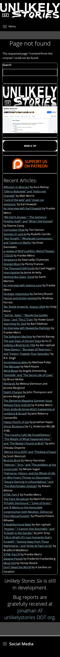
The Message (12, 366)
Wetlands (9, 383)
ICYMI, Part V (11, 494)
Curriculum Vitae (14, 230)
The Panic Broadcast (16, 499)
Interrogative (12, 272)
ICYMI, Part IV (12, 554)
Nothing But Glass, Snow (19, 277)
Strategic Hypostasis (16, 294)
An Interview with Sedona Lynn (23, 285)
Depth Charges (13, 392)
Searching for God (15, 324)
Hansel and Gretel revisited (21, 298)
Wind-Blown (11, 371)
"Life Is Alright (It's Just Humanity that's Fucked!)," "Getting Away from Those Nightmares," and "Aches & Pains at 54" (28, 542)
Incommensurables (16, 362)
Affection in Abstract (16, 187)
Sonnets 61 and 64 (15, 234)
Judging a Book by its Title (19, 345)
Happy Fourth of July (16, 422)
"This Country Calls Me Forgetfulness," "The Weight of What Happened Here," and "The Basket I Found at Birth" (28, 439)
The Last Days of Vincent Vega (22, 341)
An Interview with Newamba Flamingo (27, 328)
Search (7, 65)
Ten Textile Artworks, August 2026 (24, 307)
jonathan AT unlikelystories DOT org (29, 614)
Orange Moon (12, 264)
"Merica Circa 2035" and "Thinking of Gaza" (30, 452)
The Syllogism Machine (18, 336)
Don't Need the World (17, 567)
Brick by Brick (12, 460)
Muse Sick (10, 563)
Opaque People (13, 559)
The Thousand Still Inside (19, 268)
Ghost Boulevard (14, 426)
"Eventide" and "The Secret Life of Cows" (28, 375)
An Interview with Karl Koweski (23, 208)
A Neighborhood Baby (17, 524)
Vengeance (10, 259)
